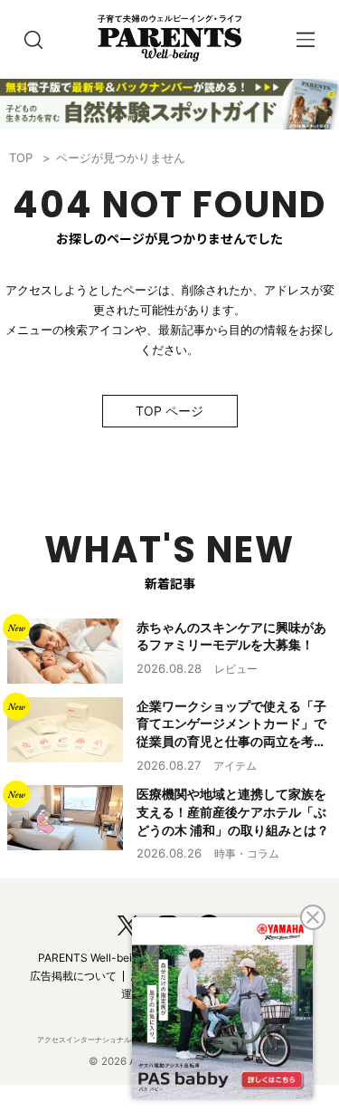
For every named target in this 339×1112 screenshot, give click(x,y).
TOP (21, 157)
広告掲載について (73, 976)
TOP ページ (169, 410)
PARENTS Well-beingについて (113, 957)
